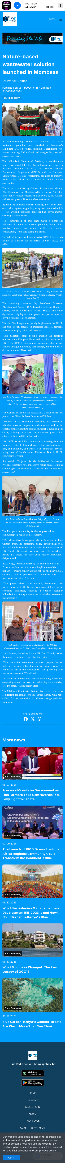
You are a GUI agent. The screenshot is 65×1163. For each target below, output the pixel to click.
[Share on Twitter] (33, 719)
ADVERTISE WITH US (32, 1127)
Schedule (32, 1100)
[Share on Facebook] (26, 719)
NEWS (32, 1113)
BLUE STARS (32, 1106)
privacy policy (47, 1150)
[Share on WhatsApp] (39, 719)
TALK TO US (32, 1120)
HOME (32, 1093)
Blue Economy (11, 97)
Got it (11, 1157)
